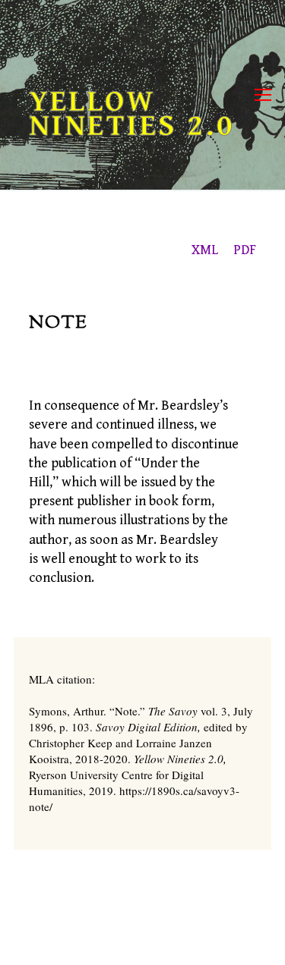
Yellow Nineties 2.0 (132, 114)
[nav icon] (263, 95)
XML (205, 250)
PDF (244, 250)
